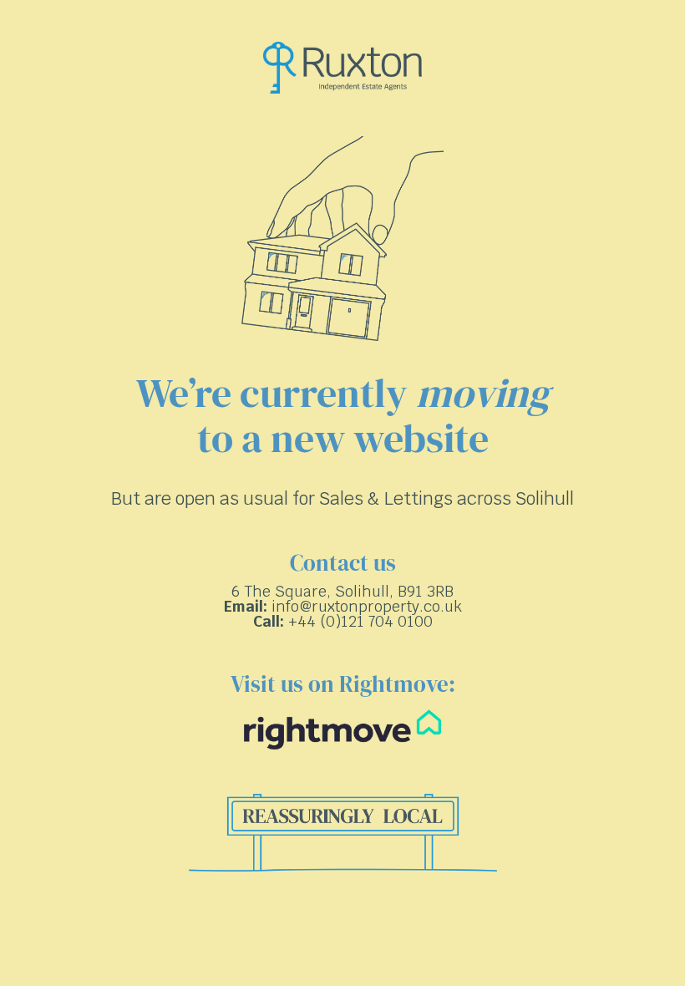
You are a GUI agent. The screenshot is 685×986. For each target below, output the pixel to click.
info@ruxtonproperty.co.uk (366, 606)
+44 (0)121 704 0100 (360, 621)
